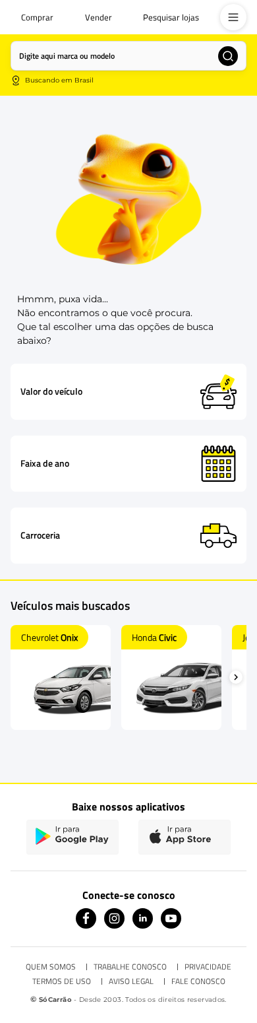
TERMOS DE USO (61, 981)
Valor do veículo (51, 391)
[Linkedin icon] (142, 925)
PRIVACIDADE (208, 967)
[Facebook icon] (86, 925)
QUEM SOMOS (51, 967)
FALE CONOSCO (198, 981)
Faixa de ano (44, 463)
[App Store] (184, 837)
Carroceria (40, 535)
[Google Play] (72, 837)
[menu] (233, 17)
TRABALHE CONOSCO (130, 967)
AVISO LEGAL (131, 981)
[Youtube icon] (171, 925)
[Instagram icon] (114, 925)
